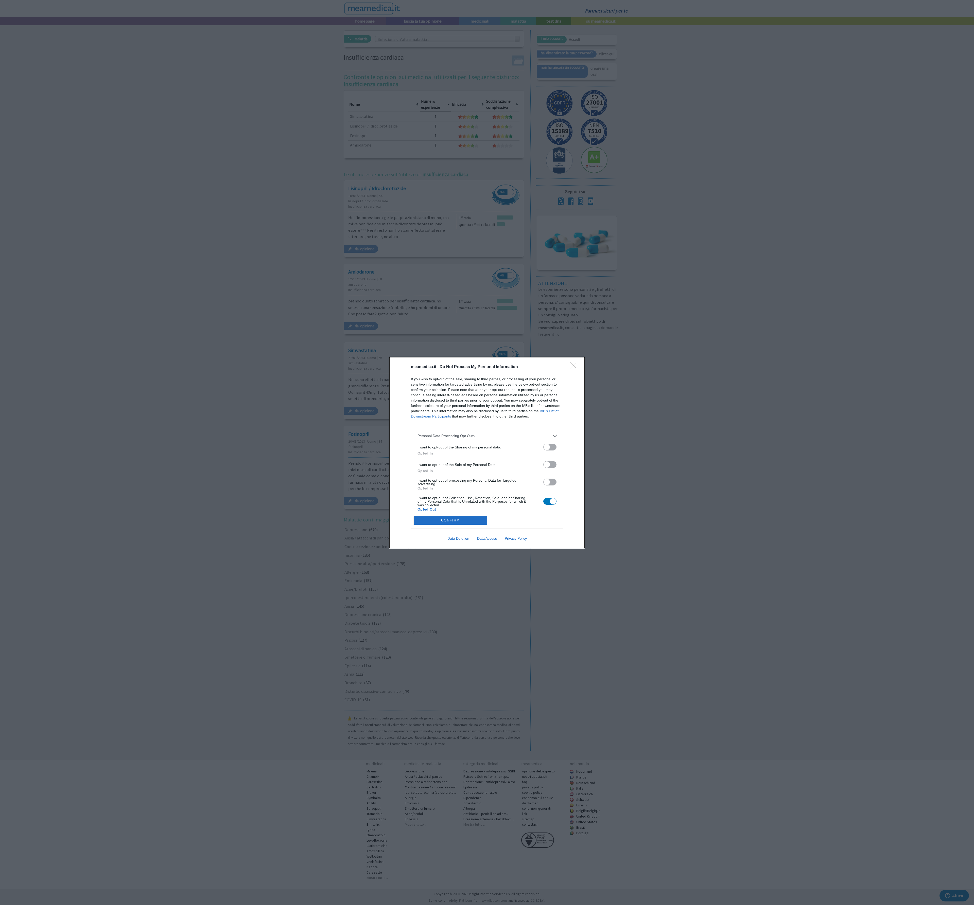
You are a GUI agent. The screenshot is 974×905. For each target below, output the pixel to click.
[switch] (549, 447)
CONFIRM (450, 520)
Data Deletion (458, 538)
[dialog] (487, 452)
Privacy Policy (516, 538)
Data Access (487, 538)
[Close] (575, 367)
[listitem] (487, 436)
